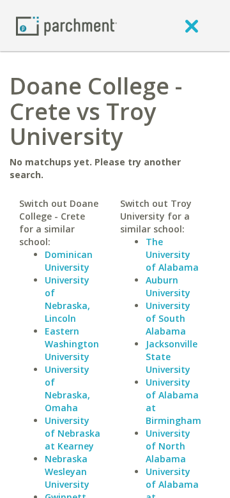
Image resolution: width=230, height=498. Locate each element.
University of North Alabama (168, 446)
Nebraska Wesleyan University (67, 471)
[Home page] (66, 25)
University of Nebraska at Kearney (72, 433)
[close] (191, 25)
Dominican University (69, 260)
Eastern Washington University (72, 344)
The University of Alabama (172, 254)
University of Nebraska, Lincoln (67, 299)
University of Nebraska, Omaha (67, 388)
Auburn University (168, 286)
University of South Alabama (168, 318)
